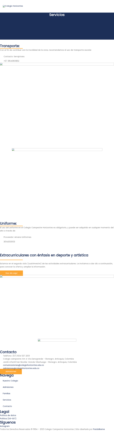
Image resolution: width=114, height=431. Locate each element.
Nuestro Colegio (10, 380)
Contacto (7, 406)
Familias (6, 393)
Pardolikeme (99, 429)
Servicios (7, 400)
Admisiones (8, 387)
